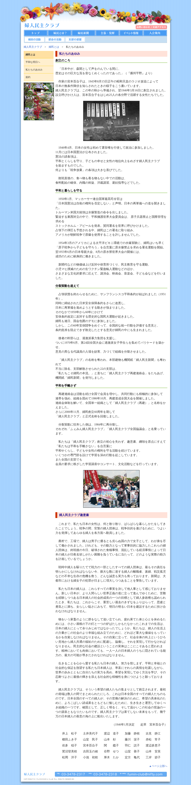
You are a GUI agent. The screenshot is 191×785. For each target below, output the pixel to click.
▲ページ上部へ (158, 765)
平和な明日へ (33, 62)
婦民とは (54, 46)
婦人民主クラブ (33, 46)
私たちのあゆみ (34, 69)
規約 (28, 77)
